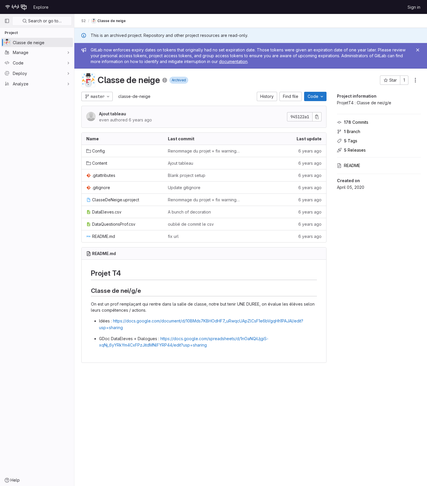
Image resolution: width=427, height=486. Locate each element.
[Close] (417, 49)
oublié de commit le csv (191, 224)
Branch (352, 131)
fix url (173, 236)
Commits (356, 122)
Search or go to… (44, 20)
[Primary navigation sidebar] (7, 21)
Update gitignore (184, 187)
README (352, 165)
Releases (355, 150)
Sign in (414, 7)
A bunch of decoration (189, 211)
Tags (350, 140)
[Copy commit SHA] (317, 116)
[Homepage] (16, 7)
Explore (41, 7)
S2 (83, 21)
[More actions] (415, 80)
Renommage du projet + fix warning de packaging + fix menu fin (204, 150)
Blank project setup (186, 175)
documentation (233, 61)
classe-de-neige (134, 96)
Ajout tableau (112, 113)
